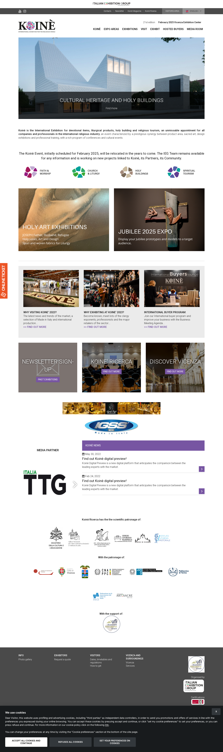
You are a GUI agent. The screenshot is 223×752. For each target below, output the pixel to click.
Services (130, 665)
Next (74, 484)
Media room (195, 29)
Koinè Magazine (134, 11)
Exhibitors (60, 655)
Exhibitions (130, 29)
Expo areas (111, 29)
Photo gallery (25, 659)
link (107, 724)
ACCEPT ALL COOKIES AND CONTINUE (26, 742)
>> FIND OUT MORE (34, 327)
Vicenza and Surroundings (134, 657)
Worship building (111, 78)
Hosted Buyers (173, 29)
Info (21, 655)
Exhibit (155, 29)
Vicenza (130, 662)
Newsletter (119, 11)
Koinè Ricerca (150, 11)
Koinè (97, 29)
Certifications (198, 697)
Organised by (198, 677)
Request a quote (62, 659)
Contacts (107, 11)
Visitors (95, 655)
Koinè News (93, 445)
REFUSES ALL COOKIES (70, 742)
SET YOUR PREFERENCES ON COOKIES (115, 742)
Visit (144, 29)
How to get (95, 665)
